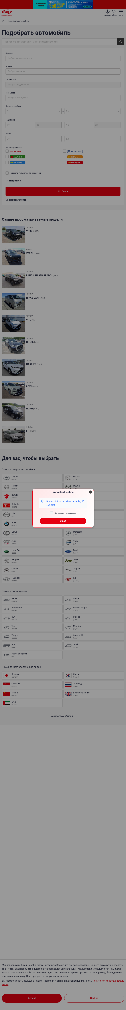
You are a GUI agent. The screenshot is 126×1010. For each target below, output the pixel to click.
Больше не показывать (65, 513)
